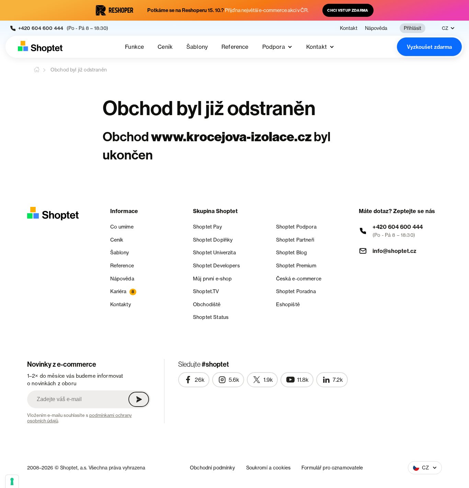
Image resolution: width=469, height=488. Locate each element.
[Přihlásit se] (138, 399)
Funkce (134, 46)
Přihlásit (412, 28)
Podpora (273, 46)
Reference (234, 46)
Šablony (197, 46)
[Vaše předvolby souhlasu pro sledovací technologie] (12, 481)
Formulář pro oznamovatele (332, 467)
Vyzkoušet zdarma (429, 47)
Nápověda (376, 28)
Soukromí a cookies (268, 467)
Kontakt (348, 28)
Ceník (165, 46)
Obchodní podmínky (212, 467)
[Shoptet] (40, 47)
